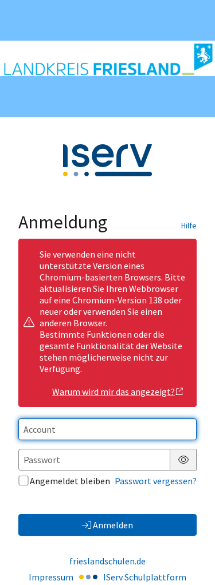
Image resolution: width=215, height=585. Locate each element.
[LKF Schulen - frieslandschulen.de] (107, 58)
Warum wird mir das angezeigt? (113, 391)
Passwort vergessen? (156, 481)
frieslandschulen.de (107, 561)
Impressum (51, 577)
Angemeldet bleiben (70, 481)
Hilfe (189, 225)
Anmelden (113, 525)
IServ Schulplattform (144, 577)
